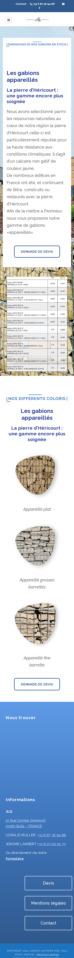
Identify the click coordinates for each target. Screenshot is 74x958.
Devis (48, 883)
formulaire (15, 859)
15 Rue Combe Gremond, (26, 820)
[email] (63, 3)
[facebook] (39, 8)
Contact (21, 3)
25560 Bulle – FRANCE (24, 826)
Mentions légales (48, 903)
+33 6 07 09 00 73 (51, 844)
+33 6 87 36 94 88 (44, 3)
